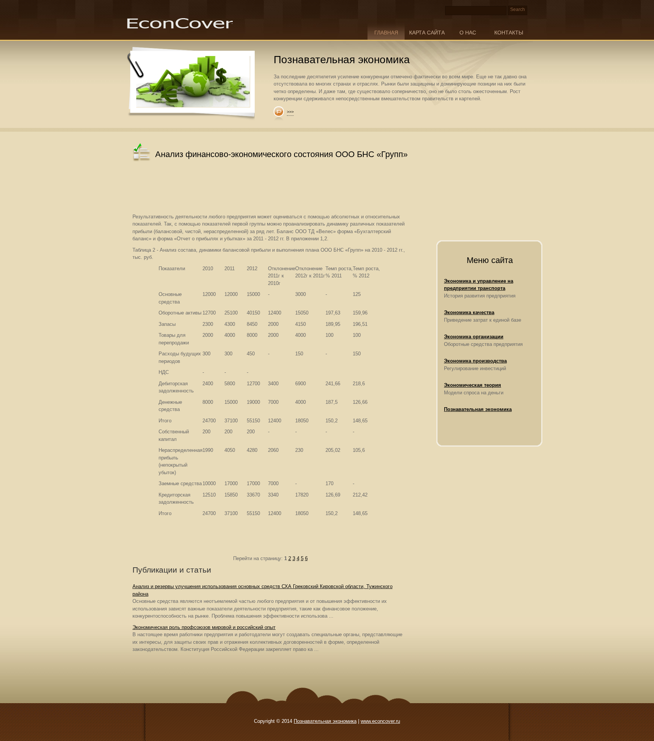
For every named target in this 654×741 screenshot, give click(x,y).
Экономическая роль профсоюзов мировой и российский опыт (204, 627)
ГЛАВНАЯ (386, 33)
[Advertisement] (270, 188)
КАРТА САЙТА (427, 33)
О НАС (467, 33)
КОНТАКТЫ (508, 33)
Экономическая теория (472, 385)
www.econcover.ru (380, 721)
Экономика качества (469, 312)
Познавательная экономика (478, 409)
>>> (290, 111)
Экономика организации (473, 336)
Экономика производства (475, 361)
